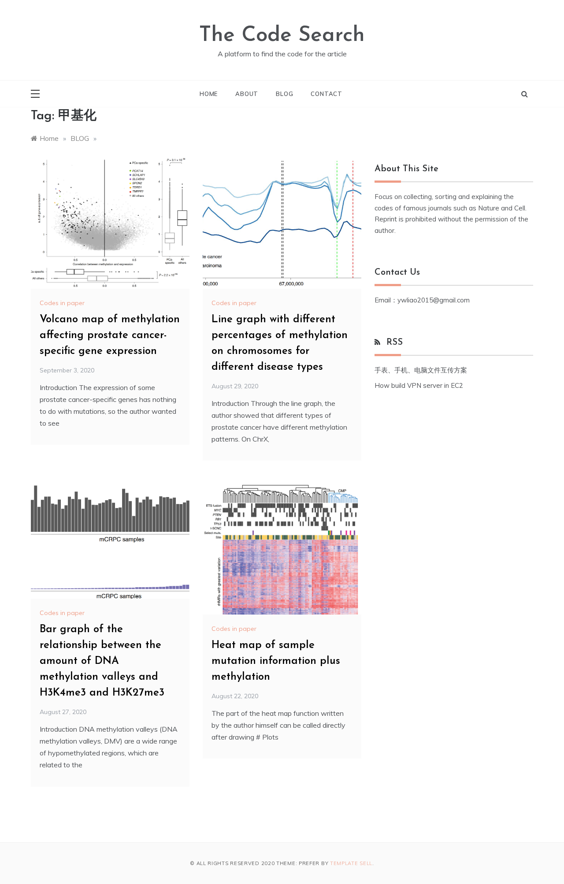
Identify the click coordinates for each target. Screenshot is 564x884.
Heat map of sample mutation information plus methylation (276, 661)
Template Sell (351, 863)
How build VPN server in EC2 (419, 385)
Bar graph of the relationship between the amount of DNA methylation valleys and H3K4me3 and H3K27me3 (102, 661)
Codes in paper (62, 303)
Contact (326, 93)
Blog (284, 93)
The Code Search (282, 35)
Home (209, 93)
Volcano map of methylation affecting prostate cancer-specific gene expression (110, 335)
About (246, 93)
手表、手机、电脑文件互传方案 (421, 370)
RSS (394, 342)
